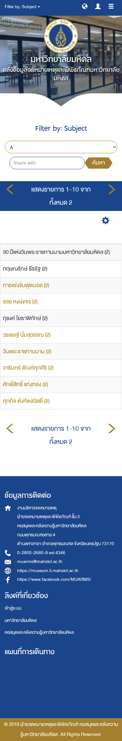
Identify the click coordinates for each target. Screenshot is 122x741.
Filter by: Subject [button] (21, 7)
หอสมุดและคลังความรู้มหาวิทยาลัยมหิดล (39, 632)
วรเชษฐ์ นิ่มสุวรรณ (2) (26, 335)
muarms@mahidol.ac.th (40, 561)
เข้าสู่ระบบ (13, 608)
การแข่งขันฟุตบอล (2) (26, 285)
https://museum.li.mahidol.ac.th (48, 571)
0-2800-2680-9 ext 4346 (41, 553)
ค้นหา (98, 163)
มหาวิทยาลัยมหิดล (21, 620)
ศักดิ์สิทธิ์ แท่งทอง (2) (25, 384)
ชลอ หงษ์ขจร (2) (20, 302)
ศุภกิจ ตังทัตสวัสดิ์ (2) (26, 401)
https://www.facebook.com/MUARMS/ (54, 579)
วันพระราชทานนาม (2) (27, 351)
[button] (85, 6)
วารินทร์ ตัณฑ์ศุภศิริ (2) (28, 368)
